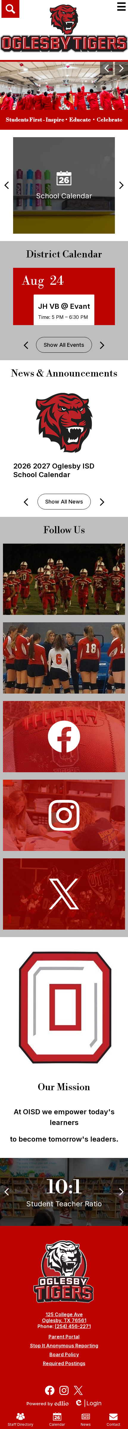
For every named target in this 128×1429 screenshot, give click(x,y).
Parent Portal (64, 1337)
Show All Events (64, 345)
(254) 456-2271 (73, 1326)
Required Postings (64, 1363)
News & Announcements (64, 373)
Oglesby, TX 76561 (64, 1320)
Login (90, 1403)
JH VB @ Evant (64, 306)
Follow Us (64, 530)
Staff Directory (20, 1424)
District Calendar (64, 254)
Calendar (57, 1424)
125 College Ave (64, 1314)
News (86, 1424)
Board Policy (64, 1354)
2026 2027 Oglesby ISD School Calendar (53, 470)
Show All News (64, 502)
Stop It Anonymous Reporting (64, 1346)
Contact (113, 1424)
